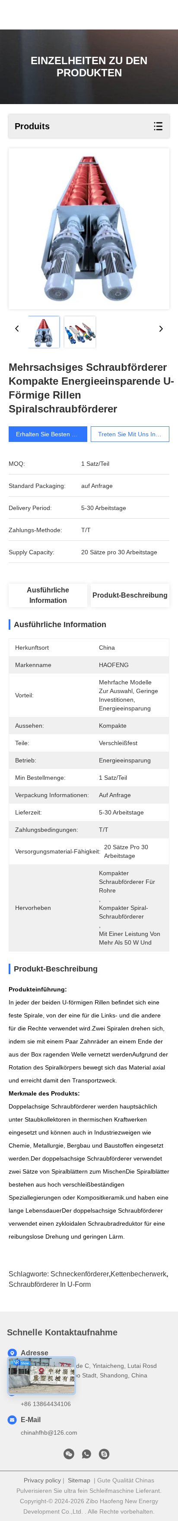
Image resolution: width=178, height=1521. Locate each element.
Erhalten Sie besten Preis (51, 434)
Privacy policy (42, 1480)
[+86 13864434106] (104, 1456)
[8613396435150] (86, 1456)
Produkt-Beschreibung (130, 595)
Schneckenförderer (80, 1274)
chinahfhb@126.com (49, 1432)
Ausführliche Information (48, 595)
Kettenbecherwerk (138, 1274)
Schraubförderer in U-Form (50, 1284)
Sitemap (79, 1480)
